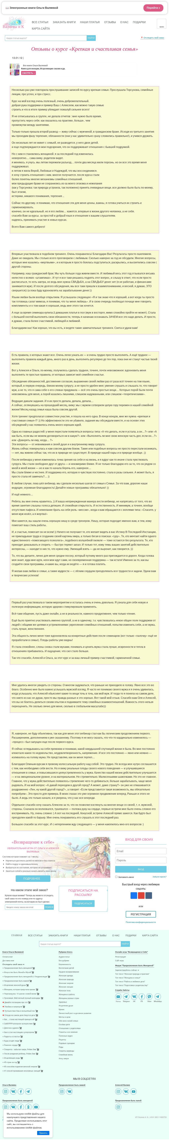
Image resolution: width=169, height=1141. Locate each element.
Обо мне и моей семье (68, 1021)
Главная (16, 935)
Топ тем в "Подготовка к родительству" (131, 985)
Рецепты (62, 1040)
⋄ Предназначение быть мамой (15, 981)
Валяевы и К (13, 26)
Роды (61, 1047)
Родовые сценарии (67, 1043)
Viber (149, 1001)
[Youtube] (36, 1107)
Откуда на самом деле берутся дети (18, 1015)
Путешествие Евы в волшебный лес (18, 1011)
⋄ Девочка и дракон (10, 1028)
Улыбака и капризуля (12, 1007)
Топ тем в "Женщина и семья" (127, 978)
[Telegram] (28, 1091)
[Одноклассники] (28, 1107)
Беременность (65, 964)
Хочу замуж (64, 1058)
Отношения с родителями (70, 1028)
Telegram (126, 1001)
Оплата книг (7, 957)
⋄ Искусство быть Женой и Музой (16, 972)
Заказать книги (64, 22)
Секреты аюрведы (66, 1051)
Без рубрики (64, 961)
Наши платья (90, 22)
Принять (43, 1133)
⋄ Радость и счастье (11, 1037)
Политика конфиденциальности (141, 922)
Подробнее (32, 878)
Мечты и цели (64, 1017)
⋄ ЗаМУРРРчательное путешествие (17, 1024)
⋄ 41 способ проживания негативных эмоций (21, 1071)
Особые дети (64, 1024)
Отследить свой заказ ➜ (13, 964)
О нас (124, 22)
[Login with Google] (141, 896)
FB (142, 1001)
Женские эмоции (66, 987)
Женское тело (64, 991)
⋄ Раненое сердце (10, 1045)
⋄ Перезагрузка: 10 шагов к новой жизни (19, 994)
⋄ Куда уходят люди (10, 1041)
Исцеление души (66, 1006)
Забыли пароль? (160, 876)
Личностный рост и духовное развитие (75, 1013)
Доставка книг (8, 961)
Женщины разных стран (69, 998)
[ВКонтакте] (13, 1091)
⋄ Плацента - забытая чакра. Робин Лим (19, 1049)
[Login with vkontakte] (148, 896)
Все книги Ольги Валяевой (43, 69)
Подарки (139, 22)
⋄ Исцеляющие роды (11, 1058)
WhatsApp (158, 1001)
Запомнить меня (126, 877)
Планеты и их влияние (68, 1032)
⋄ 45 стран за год (9, 1062)
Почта (118, 1001)
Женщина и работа (67, 994)
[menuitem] (28, 957)
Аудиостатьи (64, 957)
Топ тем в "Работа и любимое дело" (130, 982)
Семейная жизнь (66, 1055)
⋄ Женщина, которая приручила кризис (18, 989)
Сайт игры (119, 961)
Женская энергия (66, 983)
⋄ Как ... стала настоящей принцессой (18, 1019)
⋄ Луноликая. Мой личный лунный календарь (21, 998)
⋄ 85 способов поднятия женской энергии (19, 1067)
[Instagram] (6, 1091)
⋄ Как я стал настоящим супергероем (18, 1032)
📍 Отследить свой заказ (152, 37)
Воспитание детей (66, 968)
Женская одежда (66, 976)
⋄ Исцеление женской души (14, 985)
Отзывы (110, 22)
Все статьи (40, 22)
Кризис (62, 1009)
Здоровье (63, 1002)
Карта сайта (41, 28)
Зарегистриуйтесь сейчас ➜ (127, 970)
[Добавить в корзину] (49, 977)
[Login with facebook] (133, 896)
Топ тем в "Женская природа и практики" (132, 974)
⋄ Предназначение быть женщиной (17, 968)
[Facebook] (21, 1091)
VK (134, 1001)
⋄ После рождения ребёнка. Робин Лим (18, 1054)
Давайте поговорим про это (15, 1002)
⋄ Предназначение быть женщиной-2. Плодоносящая (24, 977)
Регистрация (141, 914)
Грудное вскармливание (69, 972)
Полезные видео (66, 1036)
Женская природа (66, 979)
